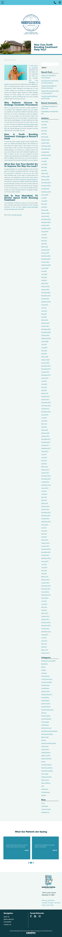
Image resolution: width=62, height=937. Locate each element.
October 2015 (45, 518)
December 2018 (46, 402)
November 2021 (46, 295)
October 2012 (45, 628)
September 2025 (46, 155)
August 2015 (44, 524)
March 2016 (44, 503)
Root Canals (44, 774)
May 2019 (44, 387)
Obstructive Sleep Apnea (48, 743)
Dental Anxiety (45, 685)
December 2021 (46, 292)
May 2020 (44, 350)
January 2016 (45, 509)
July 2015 (44, 527)
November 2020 (46, 332)
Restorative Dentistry (47, 771)
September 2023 (46, 228)
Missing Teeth (45, 737)
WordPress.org (45, 812)
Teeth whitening (45, 783)
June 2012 (44, 641)
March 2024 (44, 210)
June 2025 (44, 164)
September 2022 (46, 265)
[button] (29, 863)
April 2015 (44, 537)
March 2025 (44, 173)
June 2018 (44, 421)
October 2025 (45, 152)
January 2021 (45, 326)
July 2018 (44, 417)
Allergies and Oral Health (48, 661)
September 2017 (46, 448)
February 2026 (45, 140)
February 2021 (45, 323)
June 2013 (44, 604)
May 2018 (44, 424)
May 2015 (44, 534)
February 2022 (45, 286)
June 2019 (44, 384)
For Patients (7, 922)
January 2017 (45, 472)
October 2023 (45, 225)
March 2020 (44, 356)
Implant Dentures (46, 728)
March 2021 (44, 320)
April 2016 (44, 500)
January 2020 (45, 362)
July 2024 (44, 198)
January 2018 (45, 436)
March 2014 (44, 576)
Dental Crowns (45, 691)
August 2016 (44, 488)
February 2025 (45, 176)
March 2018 (44, 430)
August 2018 (44, 414)
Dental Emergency (46, 694)
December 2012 (46, 622)
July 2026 (44, 124)
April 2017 (44, 463)
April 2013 (44, 610)
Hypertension (45, 725)
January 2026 (45, 143)
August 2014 (44, 561)
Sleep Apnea (45, 780)
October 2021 (45, 298)
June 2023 (44, 237)
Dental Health (45, 700)
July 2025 (44, 161)
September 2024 (46, 192)
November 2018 (46, 405)
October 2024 (45, 188)
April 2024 (44, 207)
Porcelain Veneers (46, 764)
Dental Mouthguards (47, 709)
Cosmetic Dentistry (16, 215)
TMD (42, 786)
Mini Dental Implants (47, 734)
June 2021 (44, 311)
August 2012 (44, 634)
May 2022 (44, 277)
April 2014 (44, 573)
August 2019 (44, 378)
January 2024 (45, 216)
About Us (6, 917)
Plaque (43, 761)
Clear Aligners (45, 676)
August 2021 (44, 304)
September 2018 (46, 411)
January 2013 (45, 619)
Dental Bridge (45, 688)
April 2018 (44, 427)
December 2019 (46, 366)
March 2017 (44, 466)
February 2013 (45, 616)
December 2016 (46, 476)
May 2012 (44, 644)
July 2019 (44, 381)
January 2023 (45, 253)
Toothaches (44, 789)
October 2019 (45, 372)
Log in (43, 803)
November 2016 (46, 479)
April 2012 (44, 647)
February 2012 (45, 653)
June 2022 (44, 274)
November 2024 (46, 185)
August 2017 (44, 451)
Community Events (46, 679)
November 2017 (46, 442)
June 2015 (44, 531)
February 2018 (45, 433)
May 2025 (44, 167)
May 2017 (44, 460)
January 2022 (45, 289)
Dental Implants (45, 706)
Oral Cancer (45, 746)
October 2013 (45, 592)
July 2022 (44, 271)
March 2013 (44, 613)
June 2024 (44, 201)
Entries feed (44, 806)
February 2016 (45, 506)
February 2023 (45, 250)
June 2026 (44, 127)
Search (44, 67)
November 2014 (46, 552)
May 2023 (44, 240)
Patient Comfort (45, 755)
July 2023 (44, 234)
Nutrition (43, 740)
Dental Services (9, 919)
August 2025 (44, 158)
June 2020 (44, 347)
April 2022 (44, 280)
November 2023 (46, 222)
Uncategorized (45, 792)
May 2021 (44, 314)
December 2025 (46, 146)
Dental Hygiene (45, 703)
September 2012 (46, 631)
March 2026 (44, 137)
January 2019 (45, 399)
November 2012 (46, 625)
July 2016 (44, 491)
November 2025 (46, 149)
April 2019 (44, 390)
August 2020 (44, 341)
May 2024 (44, 204)
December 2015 (46, 512)
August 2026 (44, 121)
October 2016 (45, 482)
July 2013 (44, 601)
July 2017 (44, 454)
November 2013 (46, 589)
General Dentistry (46, 719)
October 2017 (45, 445)
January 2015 (45, 546)
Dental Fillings (45, 697)
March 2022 (44, 283)
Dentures (43, 713)
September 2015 (46, 521)
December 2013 (46, 586)
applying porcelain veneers (28, 179)
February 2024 (45, 213)
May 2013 (44, 607)
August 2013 (44, 598)
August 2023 (44, 231)
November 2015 (46, 515)
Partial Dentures (45, 752)
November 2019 (46, 369)
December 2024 (46, 182)
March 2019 (44, 393)
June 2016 (44, 494)
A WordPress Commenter (48, 106)
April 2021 (44, 317)
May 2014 (44, 570)
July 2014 (44, 564)
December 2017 (46, 439)
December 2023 (46, 219)
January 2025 (45, 179)
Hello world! (44, 108)
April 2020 (44, 353)
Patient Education (46, 758)
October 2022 (45, 262)
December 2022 (46, 256)
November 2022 (46, 259)
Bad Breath (44, 664)
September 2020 (46, 338)
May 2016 (44, 497)
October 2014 (45, 555)
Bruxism (43, 667)
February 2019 (45, 396)
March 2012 (44, 650)
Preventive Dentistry (47, 768)
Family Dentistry (45, 716)
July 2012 (44, 637)
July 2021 (44, 308)
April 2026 (44, 133)
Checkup (44, 673)
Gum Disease (45, 722)
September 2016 (46, 485)
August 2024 (44, 195)
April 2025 (44, 170)
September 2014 (46, 558)
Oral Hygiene (45, 749)
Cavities (43, 670)
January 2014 (45, 582)
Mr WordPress (45, 111)
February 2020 (45, 359)
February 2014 (45, 579)
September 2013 (46, 595)
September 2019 (46, 375)
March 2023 (44, 246)
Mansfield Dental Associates (49, 731)
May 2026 (44, 130)
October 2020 (45, 335)
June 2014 (44, 567)
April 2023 (44, 243)
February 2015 (45, 543)
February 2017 (45, 469)
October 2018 (45, 408)
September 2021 (46, 301)
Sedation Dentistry (46, 777)
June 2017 (44, 457)
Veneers (43, 795)
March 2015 (44, 540)
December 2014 (46, 549)
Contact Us (7, 924)
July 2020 (44, 344)
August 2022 (44, 268)
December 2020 (46, 329)
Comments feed (46, 809)
